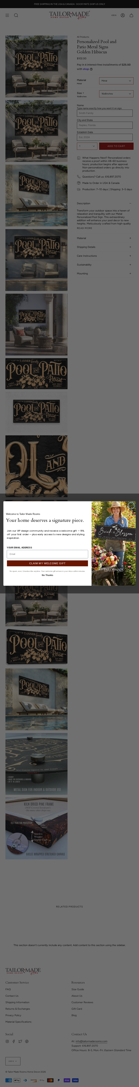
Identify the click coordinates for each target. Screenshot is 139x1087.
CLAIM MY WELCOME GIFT (47, 563)
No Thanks (47, 574)
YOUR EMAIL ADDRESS (19, 547)
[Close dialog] (131, 506)
